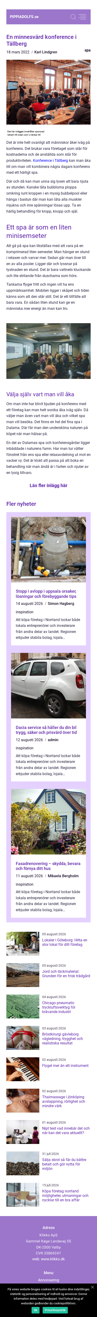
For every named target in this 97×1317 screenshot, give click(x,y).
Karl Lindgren (45, 52)
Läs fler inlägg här (48, 485)
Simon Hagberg (61, 603)
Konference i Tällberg (50, 160)
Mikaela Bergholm (63, 876)
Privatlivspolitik (55, 1310)
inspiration (24, 612)
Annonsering (48, 1280)
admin (53, 740)
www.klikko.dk (53, 1259)
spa (88, 50)
